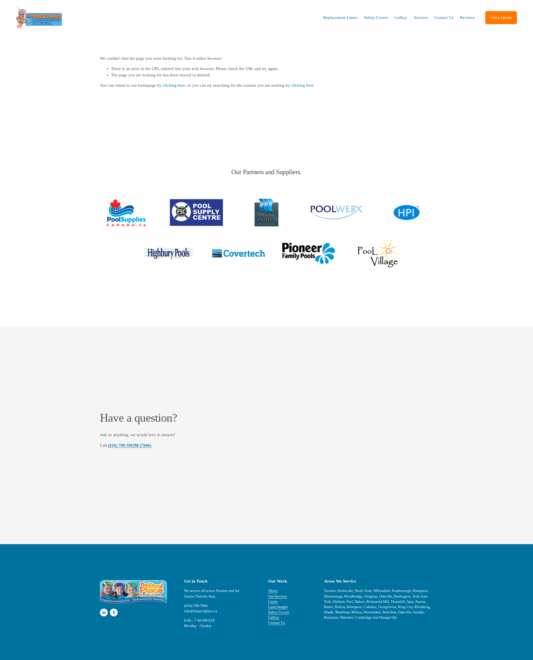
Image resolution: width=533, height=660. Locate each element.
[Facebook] (114, 612)
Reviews (467, 17)
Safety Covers (376, 17)
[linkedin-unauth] (104, 612)
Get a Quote (501, 17)
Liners (273, 602)
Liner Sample (278, 607)
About (273, 591)
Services (421, 17)
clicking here (174, 85)
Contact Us (444, 17)
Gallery (400, 17)
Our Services (277, 596)
